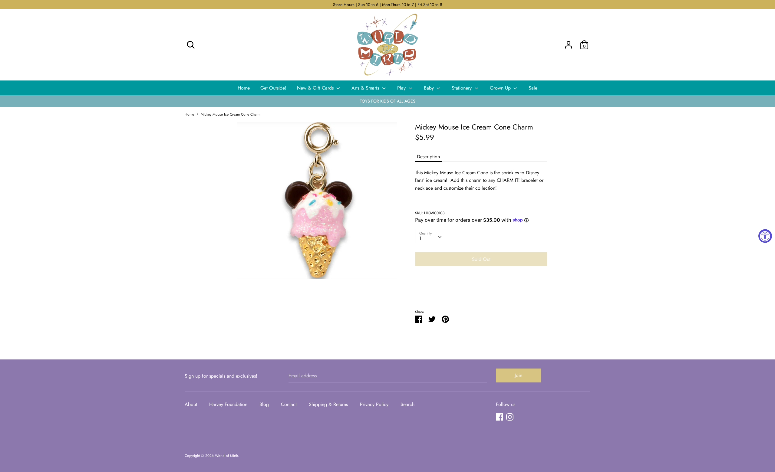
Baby (429, 87)
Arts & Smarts (366, 87)
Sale (533, 87)
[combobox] (430, 236)
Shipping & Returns (328, 404)
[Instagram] (509, 416)
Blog (264, 404)
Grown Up (501, 87)
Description (428, 156)
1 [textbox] (420, 238)
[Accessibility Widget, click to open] (765, 236)
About (191, 404)
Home (244, 87)
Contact (289, 404)
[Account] (568, 42)
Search (407, 404)
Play (402, 87)
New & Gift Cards (316, 87)
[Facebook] (499, 416)
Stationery (462, 87)
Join (518, 375)
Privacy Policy (374, 404)
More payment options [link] (481, 292)
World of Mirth (226, 455)
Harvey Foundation (228, 404)
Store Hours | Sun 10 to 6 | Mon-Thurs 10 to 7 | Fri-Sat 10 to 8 (387, 5)
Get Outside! (273, 87)
